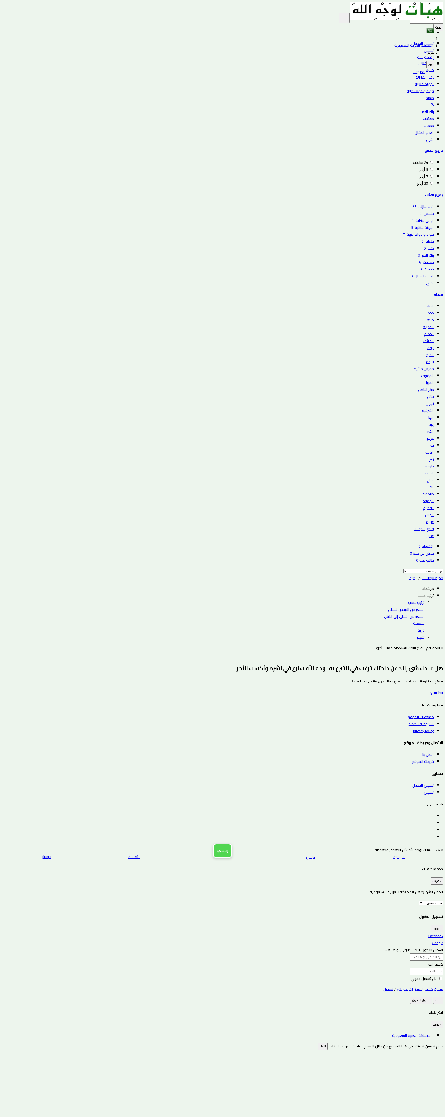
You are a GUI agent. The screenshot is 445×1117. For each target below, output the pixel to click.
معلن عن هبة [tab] (422, 553)
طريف (429, 466)
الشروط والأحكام (421, 723)
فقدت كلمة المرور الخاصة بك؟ (419, 989)
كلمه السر (435, 964)
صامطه (428, 493)
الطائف (428, 340)
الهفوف (427, 375)
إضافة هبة (425, 57)
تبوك (430, 347)
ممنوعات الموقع (421, 716)
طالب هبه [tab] (425, 560)
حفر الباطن (426, 389)
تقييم (421, 637)
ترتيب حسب (416, 602)
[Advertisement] (304, 1082)
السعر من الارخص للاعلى (406, 609)
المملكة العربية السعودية (412, 1035)
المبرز (430, 382)
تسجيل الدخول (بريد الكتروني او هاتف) (414, 949)
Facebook (435, 935)
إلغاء (438, 1000)
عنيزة (430, 521)
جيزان (430, 445)
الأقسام (134, 856)
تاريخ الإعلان (434, 151)
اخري (430, 139)
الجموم (428, 500)
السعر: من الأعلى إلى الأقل (404, 616)
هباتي (310, 856)
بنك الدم (428, 111)
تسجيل (429, 50)
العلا (430, 486)
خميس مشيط (423, 368)
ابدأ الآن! (436, 692)
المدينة (428, 326)
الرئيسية (399, 856)
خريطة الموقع (423, 761)
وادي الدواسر (423, 528)
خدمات (429, 125)
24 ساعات (420, 162)
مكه (430, 319)
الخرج (430, 354)
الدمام (429, 333)
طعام (430, 97)
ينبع (431, 424)
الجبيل (429, 514)
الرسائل (46, 856)
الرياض (429, 306)
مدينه (438, 294)
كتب (431, 104)
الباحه (429, 452)
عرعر (430, 438)
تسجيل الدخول (423, 43)
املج (430, 479)
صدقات (428, 118)
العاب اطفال (424, 132)
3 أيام (423, 169)
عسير (430, 535)
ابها (431, 417)
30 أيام (422, 183)
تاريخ (421, 630)
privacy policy (423, 730)
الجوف (429, 473)
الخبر (430, 431)
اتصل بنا (428, 754)
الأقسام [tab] (426, 546)
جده (431, 312)
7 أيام (423, 176)
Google (437, 942)
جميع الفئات (434, 195)
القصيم (428, 507)
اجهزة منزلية (424, 83)
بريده (430, 361)
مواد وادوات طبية (420, 90)
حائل (430, 396)
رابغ (431, 459)
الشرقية (428, 410)
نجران (430, 403)
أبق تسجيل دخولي (425, 978)
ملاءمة (419, 623)
